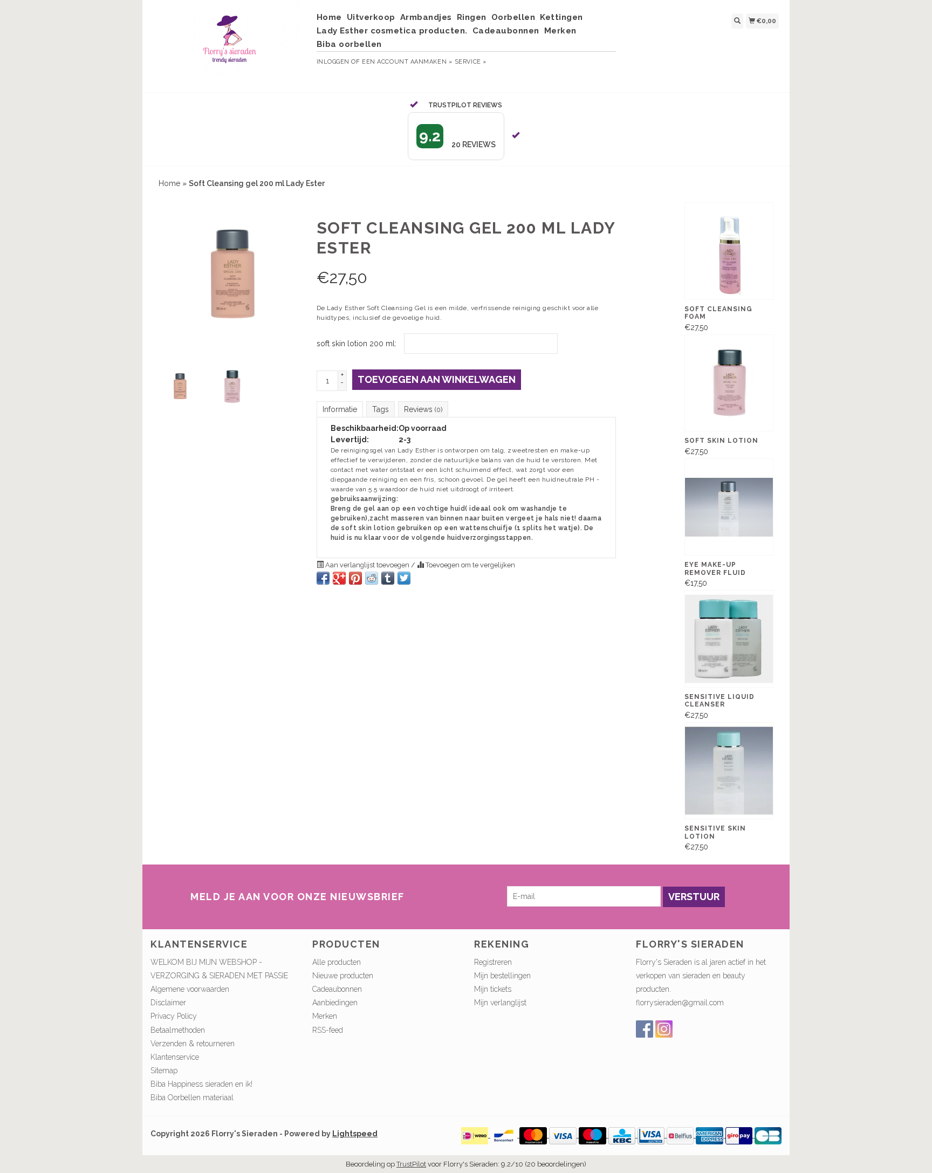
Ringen (471, 17)
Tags (380, 409)
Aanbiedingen (335, 1002)
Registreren (493, 962)
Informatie (340, 409)
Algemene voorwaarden (189, 989)
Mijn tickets (492, 989)
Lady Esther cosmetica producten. (392, 31)
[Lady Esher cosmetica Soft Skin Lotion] (729, 383)
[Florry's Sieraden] (229, 45)
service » (471, 61)
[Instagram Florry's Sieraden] (664, 1029)
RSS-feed (327, 1030)
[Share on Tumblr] (387, 578)
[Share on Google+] (339, 578)
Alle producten (336, 962)
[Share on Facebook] (323, 578)
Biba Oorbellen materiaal (192, 1097)
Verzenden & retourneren (192, 1043)
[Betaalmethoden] (475, 1134)
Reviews (423, 409)
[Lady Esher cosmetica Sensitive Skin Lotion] (729, 771)
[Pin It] (355, 578)
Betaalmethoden (177, 1030)
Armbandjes (426, 17)
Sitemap (163, 1070)
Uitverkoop (371, 17)
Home (329, 17)
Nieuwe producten (342, 975)
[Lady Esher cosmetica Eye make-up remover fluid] (729, 507)
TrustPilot (411, 1164)
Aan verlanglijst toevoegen (367, 565)
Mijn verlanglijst (500, 1002)
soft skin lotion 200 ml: (356, 343)
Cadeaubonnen (505, 31)
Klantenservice (174, 1057)
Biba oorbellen (349, 44)
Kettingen (561, 17)
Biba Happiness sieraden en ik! (201, 1084)
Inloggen (333, 61)
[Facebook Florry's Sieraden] (644, 1029)
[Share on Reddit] (371, 578)
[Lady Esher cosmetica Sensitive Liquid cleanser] (729, 639)
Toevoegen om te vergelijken (469, 565)
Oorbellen (513, 17)
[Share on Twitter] (404, 578)
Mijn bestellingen (502, 975)
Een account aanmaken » (407, 61)
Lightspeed (355, 1133)
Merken (560, 31)
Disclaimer (168, 1002)
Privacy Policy (173, 1016)
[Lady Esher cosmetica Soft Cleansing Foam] (729, 251)
